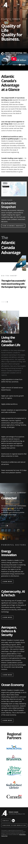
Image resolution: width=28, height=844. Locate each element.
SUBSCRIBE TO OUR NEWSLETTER (14, 825)
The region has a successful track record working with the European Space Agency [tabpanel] (13, 283)
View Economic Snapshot (13, 225)
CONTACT (5, 820)
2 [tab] (4, 302)
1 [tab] (2, 302)
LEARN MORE (7, 581)
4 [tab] (7, 302)
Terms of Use (4, 836)
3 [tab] (6, 302)
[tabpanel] (14, 510)
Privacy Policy (22, 834)
